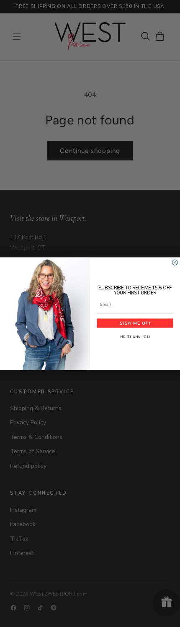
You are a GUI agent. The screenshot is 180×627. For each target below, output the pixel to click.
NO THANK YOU (135, 337)
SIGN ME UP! (135, 323)
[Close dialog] (174, 262)
